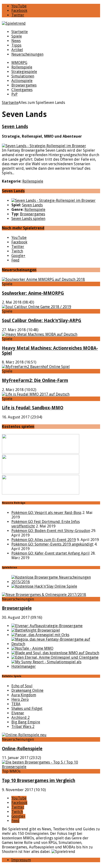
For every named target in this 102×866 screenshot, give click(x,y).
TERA (15, 704)
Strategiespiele (24, 71)
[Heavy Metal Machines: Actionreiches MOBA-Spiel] (39, 334)
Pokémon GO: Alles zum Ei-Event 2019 (43, 539)
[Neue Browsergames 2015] (55, 582)
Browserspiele (17, 608)
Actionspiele (21, 80)
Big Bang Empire (25, 722)
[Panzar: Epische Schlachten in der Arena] (40, 635)
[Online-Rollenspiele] (24, 735)
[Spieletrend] (51, 23)
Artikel (17, 50)
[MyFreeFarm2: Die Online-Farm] (36, 366)
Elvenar (17, 713)
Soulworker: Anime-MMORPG (33, 293)
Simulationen (22, 76)
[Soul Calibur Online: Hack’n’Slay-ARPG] (36, 307)
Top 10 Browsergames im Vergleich (38, 780)
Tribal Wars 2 (22, 726)
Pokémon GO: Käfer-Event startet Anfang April (50, 553)
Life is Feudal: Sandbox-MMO (32, 407)
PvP (14, 94)
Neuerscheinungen (27, 54)
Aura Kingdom (23, 695)
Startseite (19, 31)
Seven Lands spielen (28, 218)
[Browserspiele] (44, 594)
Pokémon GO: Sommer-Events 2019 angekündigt (52, 544)
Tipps (16, 45)
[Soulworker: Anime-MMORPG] (43, 279)
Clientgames (21, 89)
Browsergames (24, 85)
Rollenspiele (21, 67)
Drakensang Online (27, 690)
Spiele (16, 36)
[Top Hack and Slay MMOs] (44, 586)
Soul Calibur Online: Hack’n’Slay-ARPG (41, 320)
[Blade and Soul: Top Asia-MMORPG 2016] (55, 653)
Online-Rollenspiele (22, 748)
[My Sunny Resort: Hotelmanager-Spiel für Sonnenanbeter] (55, 666)
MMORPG (19, 62)
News (16, 41)
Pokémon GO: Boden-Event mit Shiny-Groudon (50, 530)
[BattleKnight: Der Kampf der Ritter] (35, 630)
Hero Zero (20, 699)
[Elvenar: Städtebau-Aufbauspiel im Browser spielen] (47, 626)
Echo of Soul (21, 686)
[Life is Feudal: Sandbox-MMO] (36, 394)
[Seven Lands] (53, 200)
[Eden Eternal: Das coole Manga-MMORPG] (54, 657)
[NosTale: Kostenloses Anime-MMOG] (32, 648)
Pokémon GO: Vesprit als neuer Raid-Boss (46, 512)
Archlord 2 (20, 717)
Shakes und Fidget (26, 708)
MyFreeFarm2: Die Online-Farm (35, 380)
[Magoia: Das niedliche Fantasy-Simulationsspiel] (55, 644)
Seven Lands (15, 126)
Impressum (21, 860)
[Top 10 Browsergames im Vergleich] (51, 766)
